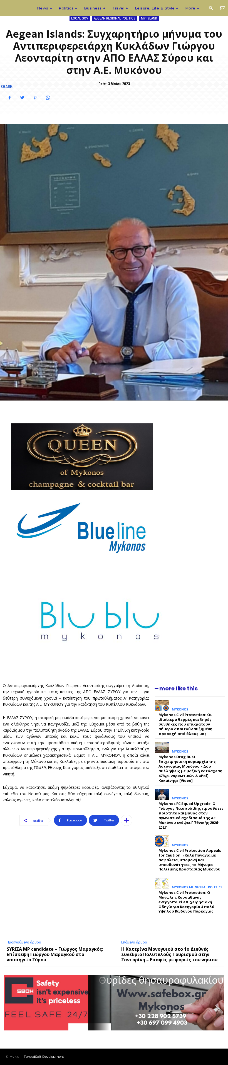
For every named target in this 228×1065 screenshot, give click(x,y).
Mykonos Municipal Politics (197, 887)
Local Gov (79, 18)
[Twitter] (22, 97)
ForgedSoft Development (44, 1056)
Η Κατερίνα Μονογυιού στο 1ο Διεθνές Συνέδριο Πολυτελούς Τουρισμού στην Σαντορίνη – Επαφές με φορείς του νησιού (169, 954)
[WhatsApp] (47, 97)
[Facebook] (9, 97)
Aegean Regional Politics (114, 18)
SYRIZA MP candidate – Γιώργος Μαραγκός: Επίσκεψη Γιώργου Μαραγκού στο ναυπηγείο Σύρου (55, 954)
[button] (211, 8)
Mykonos (180, 709)
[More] (126, 820)
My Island (149, 18)
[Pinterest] (35, 97)
